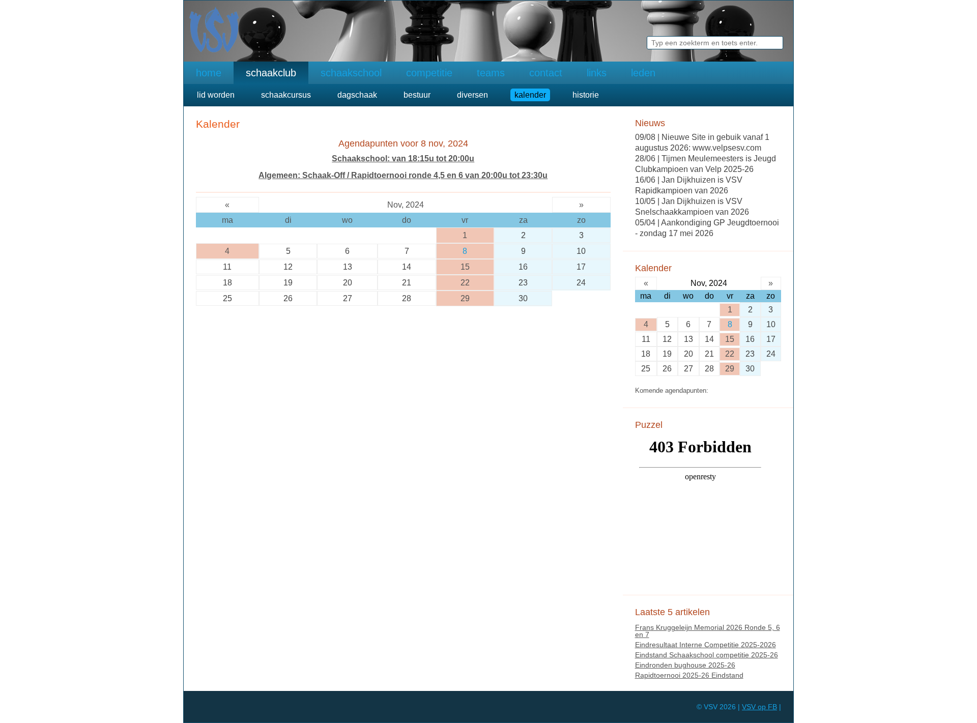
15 (465, 267)
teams (491, 72)
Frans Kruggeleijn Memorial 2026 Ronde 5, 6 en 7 (707, 631)
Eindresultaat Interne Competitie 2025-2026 (705, 645)
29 (465, 298)
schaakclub (271, 72)
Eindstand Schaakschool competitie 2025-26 (706, 655)
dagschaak (357, 95)
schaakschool (351, 72)
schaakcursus (286, 95)
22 (465, 282)
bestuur (417, 95)
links (597, 72)
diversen (472, 95)
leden (643, 72)
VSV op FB (759, 707)
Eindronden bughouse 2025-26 (685, 665)
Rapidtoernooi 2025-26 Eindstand (689, 675)
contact (545, 72)
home (208, 72)
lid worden (216, 95)
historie (585, 95)
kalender (530, 95)
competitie (429, 72)
